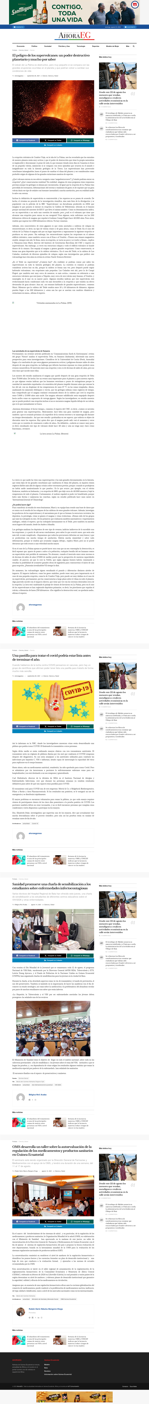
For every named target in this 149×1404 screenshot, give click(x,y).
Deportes (95, 46)
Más (127, 46)
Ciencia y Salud (23, 50)
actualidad (26, 823)
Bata (46, 1368)
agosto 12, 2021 (47, 1171)
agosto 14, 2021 (36, 905)
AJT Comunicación (73, 1386)
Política (34, 46)
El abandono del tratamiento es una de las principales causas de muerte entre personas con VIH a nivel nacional (38, 632)
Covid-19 (35, 823)
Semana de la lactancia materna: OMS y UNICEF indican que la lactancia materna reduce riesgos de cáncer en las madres (78, 632)
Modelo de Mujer (112, 46)
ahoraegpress (19, 76)
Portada (14, 50)
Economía (20, 46)
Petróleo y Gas (64, 46)
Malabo (47, 1364)
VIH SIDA (58, 1085)
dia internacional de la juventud (42, 1085)
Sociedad (47, 46)
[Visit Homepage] (74, 36)
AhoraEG (19, 1386)
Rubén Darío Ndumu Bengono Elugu (26, 1171)
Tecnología (81, 46)
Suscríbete (131, 27)
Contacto (19, 27)
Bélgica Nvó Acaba (21, 905)
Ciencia (32, 50)
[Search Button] (133, 46)
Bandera (47, 1371)
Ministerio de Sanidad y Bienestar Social (45, 1299)
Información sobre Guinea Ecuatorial (58, 1374)
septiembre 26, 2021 (33, 76)
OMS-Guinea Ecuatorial (68, 1299)
